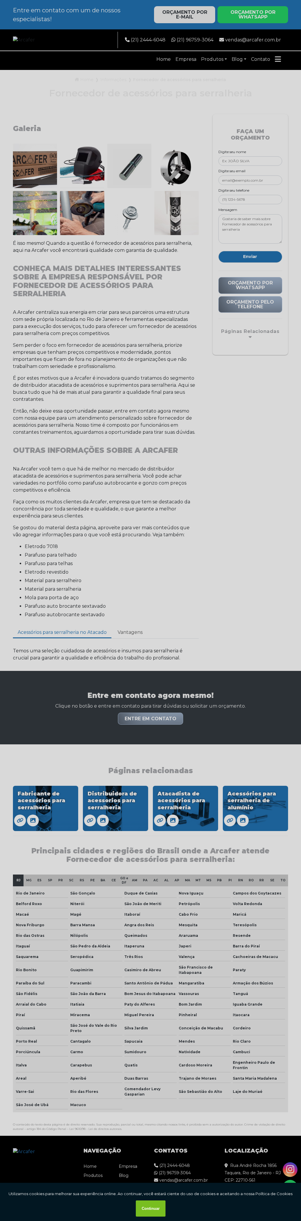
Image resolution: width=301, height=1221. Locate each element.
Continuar (151, 1208)
